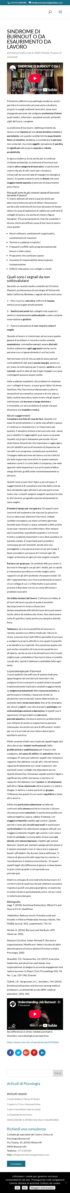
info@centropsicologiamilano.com (31, 1154)
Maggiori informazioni (42, 1187)
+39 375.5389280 (18, 2)
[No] (65, 1182)
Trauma (54, 52)
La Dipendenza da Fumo (19, 1114)
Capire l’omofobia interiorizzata (23, 1109)
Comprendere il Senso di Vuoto (23, 1098)
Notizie (45, 52)
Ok (17, 1187)
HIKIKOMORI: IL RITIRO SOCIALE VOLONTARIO (33, 1119)
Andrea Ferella (18, 52)
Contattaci (16, 1163)
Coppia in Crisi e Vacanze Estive (23, 1104)
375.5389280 (24, 1150)
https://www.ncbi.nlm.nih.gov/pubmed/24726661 (33, 1042)
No (24, 1187)
